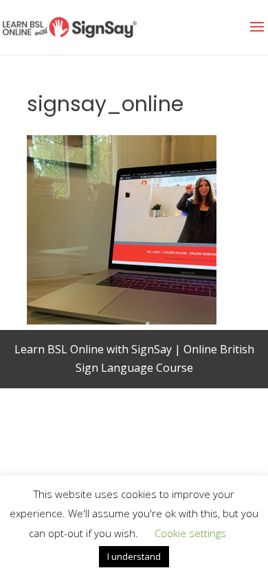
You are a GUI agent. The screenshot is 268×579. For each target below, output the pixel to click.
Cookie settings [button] (190, 533)
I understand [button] (134, 556)
